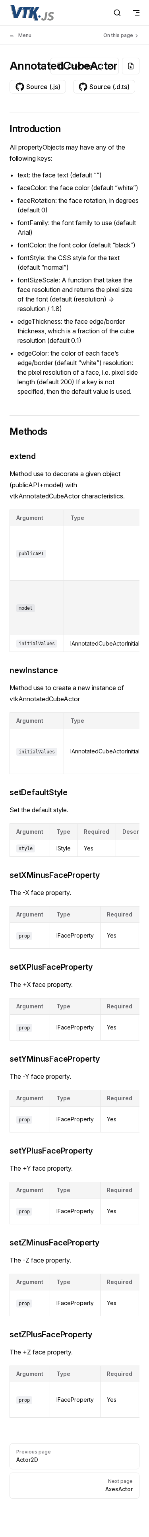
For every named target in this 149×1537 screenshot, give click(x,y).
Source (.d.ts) (109, 87)
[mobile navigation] (136, 12)
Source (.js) (43, 87)
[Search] (117, 12)
